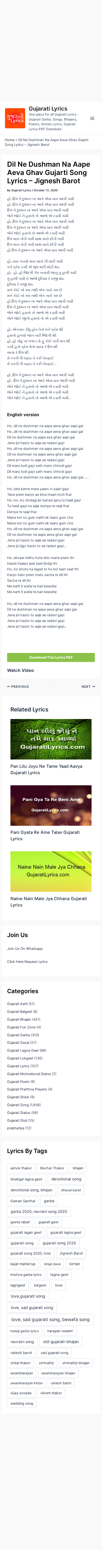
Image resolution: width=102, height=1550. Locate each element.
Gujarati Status (18, 1113)
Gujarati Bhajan (19, 1019)
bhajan (78, 1168)
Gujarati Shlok (18, 1097)
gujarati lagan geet (26, 1232)
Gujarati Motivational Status (29, 1074)
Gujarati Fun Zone (21, 1027)
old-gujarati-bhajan (61, 1341)
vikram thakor (51, 1393)
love (58, 1285)
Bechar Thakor (52, 1168)
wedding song (21, 1403)
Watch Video (20, 670)
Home (9, 140)
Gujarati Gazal (18, 1043)
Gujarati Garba (18, 1035)
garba (49, 1201)
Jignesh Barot (71, 1253)
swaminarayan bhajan (58, 1373)
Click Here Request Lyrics (27, 962)
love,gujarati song (28, 1296)
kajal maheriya (22, 1264)
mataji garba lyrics (24, 1331)
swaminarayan (21, 1373)
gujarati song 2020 (59, 1243)
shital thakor (20, 1363)
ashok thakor (21, 1168)
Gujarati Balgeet (19, 1012)
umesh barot (61, 1383)
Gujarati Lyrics (48, 108)
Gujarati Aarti (17, 1004)
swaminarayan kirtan (26, 1383)
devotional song (66, 1179)
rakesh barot (21, 1352)
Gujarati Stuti (17, 1120)
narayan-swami (60, 1331)
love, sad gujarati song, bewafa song (50, 1319)
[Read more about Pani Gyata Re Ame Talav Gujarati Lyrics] (50, 805)
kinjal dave (52, 1264)
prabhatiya (15, 1128)
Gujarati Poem (18, 1082)
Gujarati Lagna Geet (23, 1050)
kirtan (75, 1264)
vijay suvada (21, 1393)
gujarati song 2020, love (30, 1253)
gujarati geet (48, 1222)
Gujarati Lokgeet (20, 1058)
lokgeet (40, 1285)
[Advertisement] (51, 51)
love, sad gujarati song (32, 1307)
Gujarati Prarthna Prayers (27, 1089)
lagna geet (59, 1274)
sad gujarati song (54, 1353)
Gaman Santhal (22, 1201)
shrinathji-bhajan (76, 1363)
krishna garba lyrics (26, 1275)
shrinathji (46, 1363)
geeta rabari (20, 1222)
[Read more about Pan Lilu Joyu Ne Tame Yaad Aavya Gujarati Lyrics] (50, 739)
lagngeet (17, 1285)
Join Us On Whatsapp (25, 949)
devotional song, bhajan (31, 1190)
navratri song (22, 1342)
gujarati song (22, 1243)
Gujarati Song (18, 1105)
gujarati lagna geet (65, 1232)
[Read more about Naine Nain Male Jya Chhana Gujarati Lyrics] (50, 871)
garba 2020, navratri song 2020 (39, 1211)
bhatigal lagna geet (26, 1179)
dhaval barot (71, 1190)
